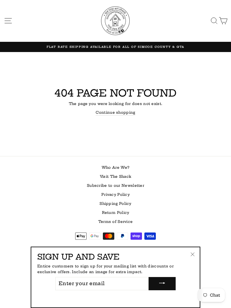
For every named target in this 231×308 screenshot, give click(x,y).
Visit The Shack (115, 176)
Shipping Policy (115, 203)
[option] (115, 47)
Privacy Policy (115, 194)
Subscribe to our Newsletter (115, 185)
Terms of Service (115, 221)
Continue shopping (115, 112)
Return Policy (115, 212)
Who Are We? (115, 167)
